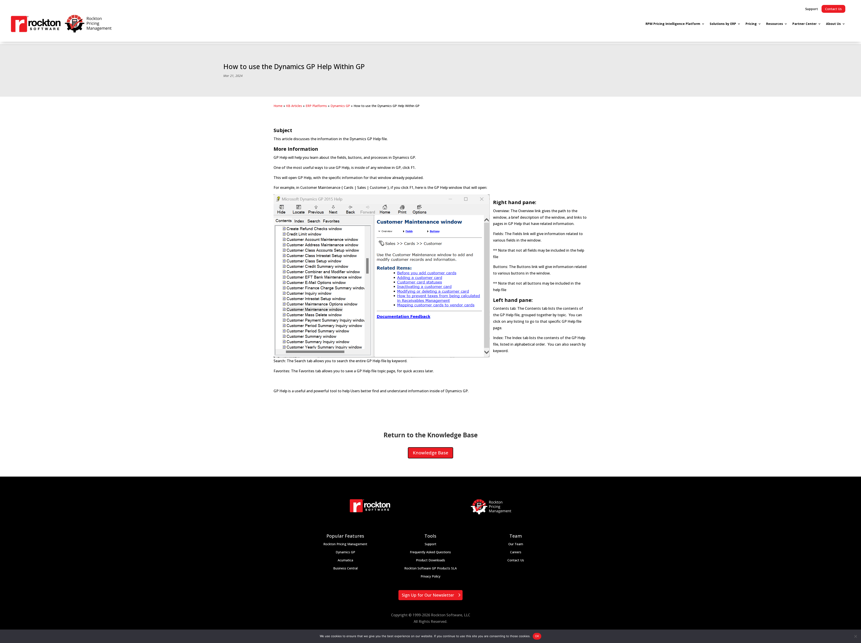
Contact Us (833, 9)
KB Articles (294, 106)
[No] (855, 636)
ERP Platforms (316, 106)
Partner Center (804, 24)
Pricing (751, 24)
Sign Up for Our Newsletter (428, 595)
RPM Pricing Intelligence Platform (673, 24)
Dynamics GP (340, 106)
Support (811, 9)
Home (278, 106)
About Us (833, 24)
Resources (774, 24)
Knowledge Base (430, 453)
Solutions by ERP (723, 24)
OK (537, 636)
